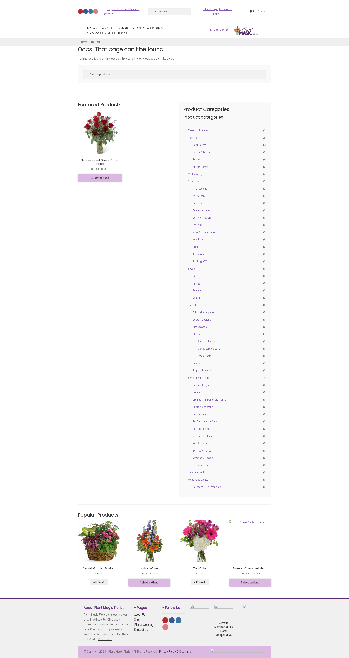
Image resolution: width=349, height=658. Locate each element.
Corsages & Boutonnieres (207, 487)
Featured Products (198, 130)
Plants (196, 334)
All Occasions (200, 188)
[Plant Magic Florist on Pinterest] (95, 11)
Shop (123, 28)
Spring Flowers (201, 167)
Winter (196, 298)
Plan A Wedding (148, 28)
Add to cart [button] (98, 582)
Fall (195, 276)
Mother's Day (195, 174)
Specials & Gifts (197, 305)
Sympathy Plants (202, 450)
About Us (139, 614)
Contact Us (141, 629)
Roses (196, 159)
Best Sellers (199, 145)
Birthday (197, 203)
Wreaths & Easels (203, 458)
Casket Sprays (201, 385)
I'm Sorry (197, 225)
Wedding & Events (198, 480)
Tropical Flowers (202, 370)
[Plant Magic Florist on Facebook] (85, 11)
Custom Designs (202, 319)
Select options (100, 178)
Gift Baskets (200, 327)
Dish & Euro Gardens (209, 349)
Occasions (193, 181)
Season (192, 269)
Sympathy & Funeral (107, 33)
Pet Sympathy (200, 443)
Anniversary (199, 196)
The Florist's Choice (199, 465)
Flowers (192, 138)
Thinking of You (201, 261)
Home (92, 28)
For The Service (201, 429)
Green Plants (205, 356)
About (108, 28)
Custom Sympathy (203, 407)
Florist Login (210, 9)
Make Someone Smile (204, 232)
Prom (195, 247)
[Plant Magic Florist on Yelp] (80, 11)
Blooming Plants (206, 341)
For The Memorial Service (206, 421)
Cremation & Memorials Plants (209, 399)
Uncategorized (196, 472)
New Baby (198, 239)
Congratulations (201, 210)
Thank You (198, 254)
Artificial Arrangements (205, 312)
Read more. (105, 639)
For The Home (200, 414)
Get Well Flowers (202, 218)
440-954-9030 (218, 30)
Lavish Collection (202, 152)
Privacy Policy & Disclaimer (175, 651)
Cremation (198, 392)
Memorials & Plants (203, 436)
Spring (196, 283)
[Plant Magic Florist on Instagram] (90, 11)
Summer (197, 290)
